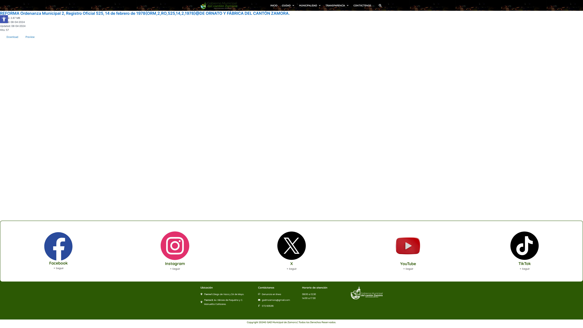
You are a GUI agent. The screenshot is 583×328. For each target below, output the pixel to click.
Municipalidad (308, 5)
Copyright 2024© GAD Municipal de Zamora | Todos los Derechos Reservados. (291, 322)
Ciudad (286, 5)
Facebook (58, 263)
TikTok (524, 263)
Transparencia (335, 5)
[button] (380, 5)
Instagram (175, 263)
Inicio (273, 5)
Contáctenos (362, 5)
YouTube (408, 263)
